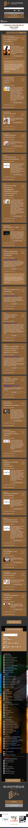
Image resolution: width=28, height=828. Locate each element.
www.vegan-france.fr (7, 401)
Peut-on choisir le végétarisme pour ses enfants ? (10, 433)
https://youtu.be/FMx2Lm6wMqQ (11, 356)
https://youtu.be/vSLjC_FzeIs (10, 323)
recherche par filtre (13, 17)
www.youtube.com (6, 377)
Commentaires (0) (9, 58)
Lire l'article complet (17, 56)
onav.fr (4, 184)
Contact (14, 801)
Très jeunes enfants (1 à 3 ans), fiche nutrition (11, 597)
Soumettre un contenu (14, 13)
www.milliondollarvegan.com (8, 77)
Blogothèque (13, 787)
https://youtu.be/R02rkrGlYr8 (10, 260)
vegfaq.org (5, 155)
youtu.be (5, 250)
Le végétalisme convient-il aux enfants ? (8, 81)
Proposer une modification (9, 44)
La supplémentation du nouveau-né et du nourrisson (10, 253)
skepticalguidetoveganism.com (9, 36)
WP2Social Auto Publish (9, 827)
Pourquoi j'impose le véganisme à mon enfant (10, 317)
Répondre (8, 71)
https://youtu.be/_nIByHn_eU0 (10, 296)
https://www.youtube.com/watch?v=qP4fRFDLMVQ (11, 386)
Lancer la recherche (13, 780)
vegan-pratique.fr (6, 133)
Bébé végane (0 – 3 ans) (11, 227)
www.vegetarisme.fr (7, 112)
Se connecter (14, 805)
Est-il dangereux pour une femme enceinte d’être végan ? (11, 39)
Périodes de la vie (9, 113)
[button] (27, 815)
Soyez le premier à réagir (9, 107)
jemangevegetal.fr (6, 225)
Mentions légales (14, 824)
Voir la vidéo (14, 268)
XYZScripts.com (20, 827)
